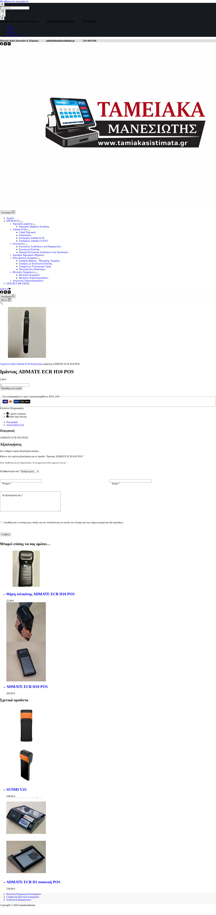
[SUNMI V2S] (111, 744)
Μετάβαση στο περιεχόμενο (14, 1)
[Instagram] (9, 44)
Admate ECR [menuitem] (19, 229)
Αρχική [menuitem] (10, 26)
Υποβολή (5, 534)
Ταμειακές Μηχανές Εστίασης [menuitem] (34, 226)
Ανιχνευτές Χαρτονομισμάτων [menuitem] (28, 280)
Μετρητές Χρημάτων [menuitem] (23, 272)
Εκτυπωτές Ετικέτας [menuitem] (29, 249)
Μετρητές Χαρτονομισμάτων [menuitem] (33, 277)
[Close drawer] (2, 18)
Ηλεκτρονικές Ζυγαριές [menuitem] (25, 258)
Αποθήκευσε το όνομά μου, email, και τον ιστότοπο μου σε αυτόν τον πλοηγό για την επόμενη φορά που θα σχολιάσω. (64, 522)
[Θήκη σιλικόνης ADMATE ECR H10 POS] (111, 569)
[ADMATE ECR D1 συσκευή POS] (111, 837)
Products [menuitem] (10, 32)
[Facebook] (2, 44)
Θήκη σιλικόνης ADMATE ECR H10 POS (40, 594)
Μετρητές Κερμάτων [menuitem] (29, 275)
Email (116, 483)
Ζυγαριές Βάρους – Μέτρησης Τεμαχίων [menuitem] (39, 260)
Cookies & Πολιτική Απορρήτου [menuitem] (22, 897)
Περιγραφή (12, 422)
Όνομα (6, 483)
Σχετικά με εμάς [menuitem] (14, 35)
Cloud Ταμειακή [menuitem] (27, 232)
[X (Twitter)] (6, 44)
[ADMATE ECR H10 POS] (111, 641)
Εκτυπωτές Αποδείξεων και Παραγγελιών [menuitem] (40, 246)
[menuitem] (22, 221)
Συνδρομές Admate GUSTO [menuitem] (33, 240)
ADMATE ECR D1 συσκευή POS (33, 882)
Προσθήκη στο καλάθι (11, 388)
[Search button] (3, 13)
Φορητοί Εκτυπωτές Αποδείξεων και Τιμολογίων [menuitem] (43, 252)
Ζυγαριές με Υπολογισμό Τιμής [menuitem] (35, 266)
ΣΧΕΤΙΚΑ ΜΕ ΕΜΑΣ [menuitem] (17, 283)
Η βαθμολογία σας (10, 471)
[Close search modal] (2, 4)
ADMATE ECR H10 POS (27, 687)
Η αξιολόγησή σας (12, 495)
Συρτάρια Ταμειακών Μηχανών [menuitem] (28, 255)
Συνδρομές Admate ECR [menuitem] (31, 238)
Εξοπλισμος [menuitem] (25, 235)
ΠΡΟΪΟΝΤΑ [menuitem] (12, 221)
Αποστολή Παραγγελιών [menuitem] (18, 899)
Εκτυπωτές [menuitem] (18, 243)
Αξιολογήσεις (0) (15, 425)
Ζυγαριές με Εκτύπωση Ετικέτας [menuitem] (35, 263)
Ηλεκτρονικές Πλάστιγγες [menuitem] (32, 269)
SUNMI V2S (16, 789)
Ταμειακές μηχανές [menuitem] (22, 223)
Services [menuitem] (10, 29)
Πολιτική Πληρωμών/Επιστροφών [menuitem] (23, 894)
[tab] (111, 422)
